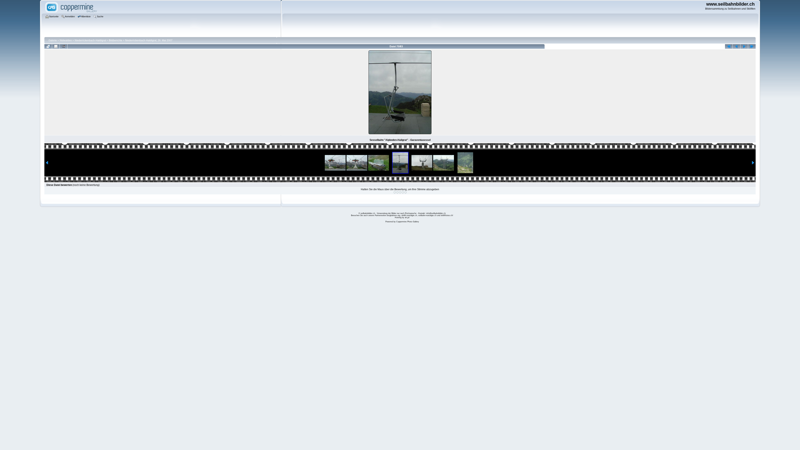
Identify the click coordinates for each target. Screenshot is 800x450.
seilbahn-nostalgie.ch (427, 215)
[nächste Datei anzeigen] (744, 46)
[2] (397, 192)
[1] (394, 192)
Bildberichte (115, 40)
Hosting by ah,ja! (402, 217)
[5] (405, 192)
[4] (402, 192)
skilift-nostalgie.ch (409, 215)
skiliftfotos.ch (446, 215)
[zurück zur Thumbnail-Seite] (48, 46)
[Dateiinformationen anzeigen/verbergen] (56, 46)
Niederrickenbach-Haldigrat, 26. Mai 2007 (148, 40)
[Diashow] (63, 46)
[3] (400, 192)
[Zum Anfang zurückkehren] (728, 46)
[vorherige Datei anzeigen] (736, 46)
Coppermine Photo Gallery (407, 222)
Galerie (53, 40)
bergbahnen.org (393, 215)
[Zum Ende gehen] (752, 46)
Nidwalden (66, 40)
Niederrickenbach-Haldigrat (90, 40)
